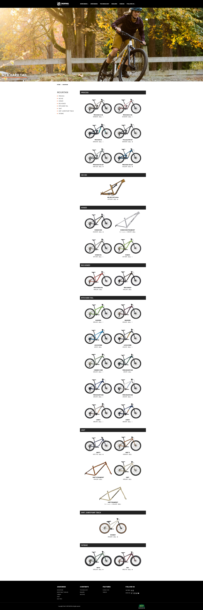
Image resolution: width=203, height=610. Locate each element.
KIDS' (58, 596)
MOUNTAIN (85, 6)
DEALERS (114, 4)
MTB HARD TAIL (63, 106)
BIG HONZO (62, 103)
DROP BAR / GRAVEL (62, 592)
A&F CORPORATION (68, 606)
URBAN (59, 594)
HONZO (61, 101)
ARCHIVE (82, 594)
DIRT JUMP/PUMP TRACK (66, 111)
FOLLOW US (130, 4)
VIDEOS (122, 4)
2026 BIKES (83, 4)
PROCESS (61, 96)
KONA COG (106, 590)
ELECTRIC (59, 599)
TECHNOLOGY (104, 4)
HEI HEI (61, 98)
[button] (202, 37)
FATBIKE (61, 113)
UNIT (60, 108)
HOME (58, 84)
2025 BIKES (94, 4)
